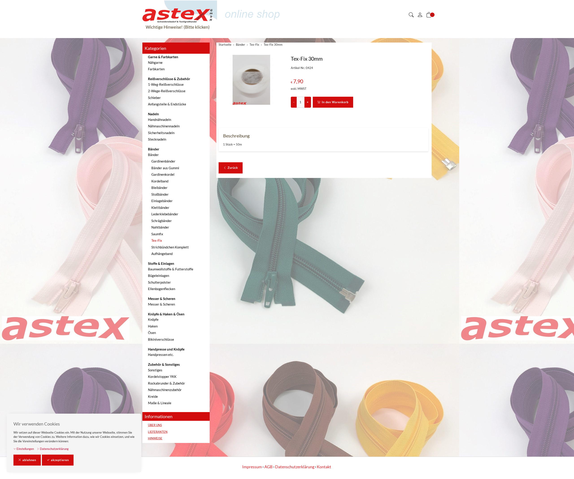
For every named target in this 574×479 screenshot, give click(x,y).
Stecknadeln (157, 139)
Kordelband (159, 181)
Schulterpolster (159, 282)
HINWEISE (155, 438)
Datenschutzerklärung (54, 449)
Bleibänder (159, 188)
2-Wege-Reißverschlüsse (166, 91)
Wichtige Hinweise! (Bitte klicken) (178, 27)
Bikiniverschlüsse (161, 339)
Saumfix (157, 234)
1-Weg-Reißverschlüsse (166, 84)
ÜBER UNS (155, 425)
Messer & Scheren (161, 304)
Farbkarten (156, 69)
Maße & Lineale (159, 403)
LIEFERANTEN (157, 432)
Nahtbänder (160, 227)
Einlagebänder (162, 201)
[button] (411, 15)
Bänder (153, 155)
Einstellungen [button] (25, 449)
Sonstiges (155, 370)
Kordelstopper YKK (162, 376)
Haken (153, 326)
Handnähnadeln (159, 120)
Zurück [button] (233, 167)
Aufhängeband (162, 254)
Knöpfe (153, 319)
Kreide (153, 396)
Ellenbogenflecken (161, 289)
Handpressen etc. (161, 355)
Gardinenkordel (162, 174)
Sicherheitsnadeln (161, 133)
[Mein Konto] (420, 15)
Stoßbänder (160, 194)
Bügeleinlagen (158, 276)
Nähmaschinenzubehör (165, 390)
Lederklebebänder (164, 214)
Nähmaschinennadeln (164, 126)
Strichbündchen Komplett (170, 247)
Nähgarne (155, 62)
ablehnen (29, 460)
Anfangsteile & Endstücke (167, 104)
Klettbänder (160, 207)
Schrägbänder (161, 221)
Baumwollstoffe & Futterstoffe (170, 269)
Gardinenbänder (163, 161)
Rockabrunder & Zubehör (166, 383)
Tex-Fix (156, 240)
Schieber (154, 98)
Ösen (152, 333)
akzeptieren (60, 460)
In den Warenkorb (335, 102)
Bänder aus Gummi (165, 168)
